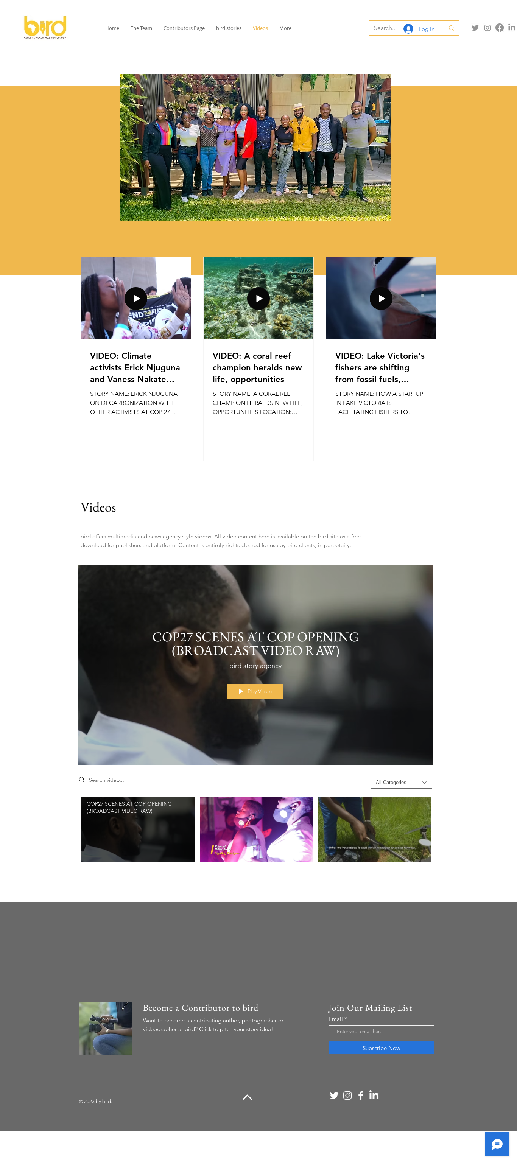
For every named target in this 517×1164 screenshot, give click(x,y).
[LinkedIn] (512, 27)
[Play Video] (138, 829)
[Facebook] (499, 27)
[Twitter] (475, 27)
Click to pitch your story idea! (236, 1029)
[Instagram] (487, 27)
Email (336, 1019)
